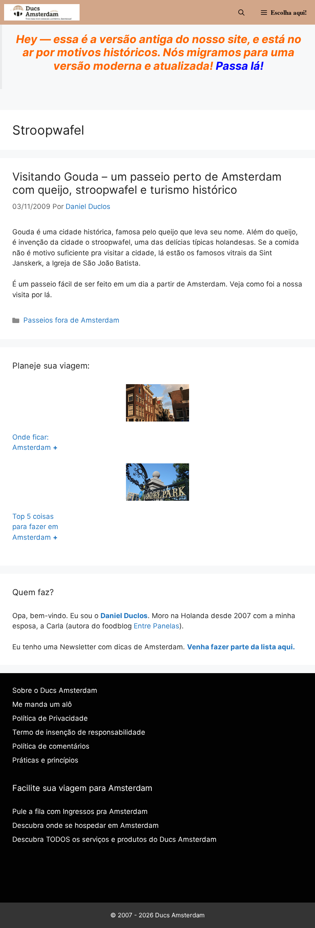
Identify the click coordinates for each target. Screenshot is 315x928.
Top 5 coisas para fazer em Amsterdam (35, 526)
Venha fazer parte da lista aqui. (241, 647)
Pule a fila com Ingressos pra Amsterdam (80, 811)
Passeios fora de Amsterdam (71, 320)
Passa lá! (240, 66)
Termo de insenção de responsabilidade (78, 732)
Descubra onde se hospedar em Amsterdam (85, 825)
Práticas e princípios (45, 760)
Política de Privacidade (50, 718)
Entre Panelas (156, 626)
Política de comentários (50, 746)
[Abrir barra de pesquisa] (241, 12)
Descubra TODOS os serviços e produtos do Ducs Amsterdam (114, 839)
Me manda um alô (42, 704)
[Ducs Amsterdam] (42, 12)
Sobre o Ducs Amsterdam (54, 690)
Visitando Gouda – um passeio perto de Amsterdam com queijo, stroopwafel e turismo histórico (146, 183)
